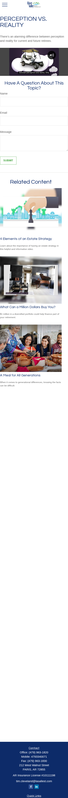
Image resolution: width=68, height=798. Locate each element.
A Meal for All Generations (20, 375)
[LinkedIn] (36, 787)
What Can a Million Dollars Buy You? (28, 307)
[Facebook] (31, 787)
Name (4, 93)
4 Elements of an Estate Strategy (26, 239)
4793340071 (39, 756)
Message (6, 131)
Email (3, 112)
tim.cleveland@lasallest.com (34, 781)
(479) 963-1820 (38, 752)
